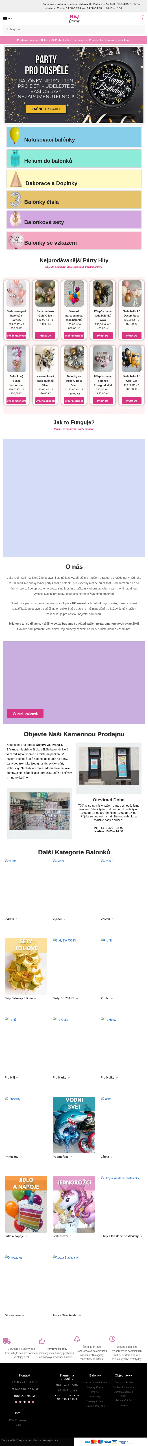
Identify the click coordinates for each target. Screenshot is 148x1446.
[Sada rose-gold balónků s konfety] (16, 293)
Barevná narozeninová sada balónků (73, 316)
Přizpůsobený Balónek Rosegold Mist (103, 381)
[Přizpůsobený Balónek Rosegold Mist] (103, 359)
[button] (9, 85)
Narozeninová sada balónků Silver (45, 381)
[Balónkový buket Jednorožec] (16, 359)
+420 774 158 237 (120, 4)
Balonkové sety (44, 222)
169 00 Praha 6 (67, 1390)
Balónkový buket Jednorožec (16, 381)
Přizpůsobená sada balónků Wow (103, 316)
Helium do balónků (48, 161)
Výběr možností (16, 335)
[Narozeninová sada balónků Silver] (45, 359)
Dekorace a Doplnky (51, 183)
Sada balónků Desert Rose (131, 313)
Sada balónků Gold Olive (45, 313)
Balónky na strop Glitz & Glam (74, 381)
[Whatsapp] (16, 1402)
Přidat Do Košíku (45, 336)
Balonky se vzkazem (50, 243)
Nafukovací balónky (49, 140)
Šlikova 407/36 (67, 1385)
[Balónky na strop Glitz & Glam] (74, 359)
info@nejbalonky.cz (24, 1389)
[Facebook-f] (33, 1402)
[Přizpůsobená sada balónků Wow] (103, 293)
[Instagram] (29, 1402)
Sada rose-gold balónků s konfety (16, 316)
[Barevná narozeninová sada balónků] (74, 293)
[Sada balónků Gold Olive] (45, 293)
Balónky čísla (41, 202)
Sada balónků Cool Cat (131, 378)
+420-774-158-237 (24, 1382)
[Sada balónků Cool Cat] (132, 359)
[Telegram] (24, 1402)
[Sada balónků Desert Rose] (132, 293)
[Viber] (20, 1402)
